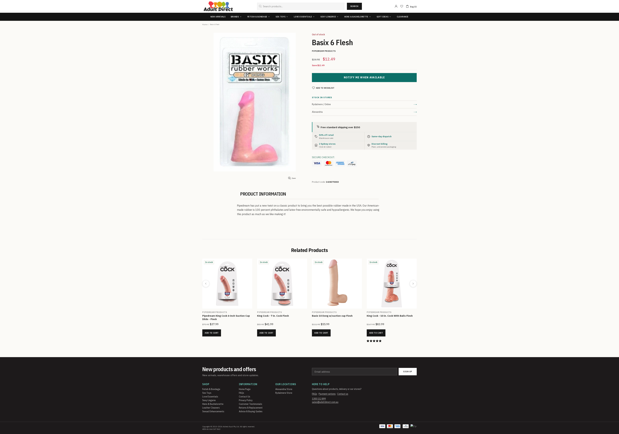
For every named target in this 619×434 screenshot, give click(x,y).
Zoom (294, 178)
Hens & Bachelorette (212, 404)
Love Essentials (210, 396)
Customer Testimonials (250, 404)
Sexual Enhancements (213, 411)
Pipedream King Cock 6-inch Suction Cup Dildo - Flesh (335, 317)
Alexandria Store (283, 389)
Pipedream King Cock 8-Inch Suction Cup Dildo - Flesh (281, 317)
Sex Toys (206, 392)
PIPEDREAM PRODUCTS (214, 312)
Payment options (327, 393)
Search (354, 6)
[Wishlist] (401, 6)
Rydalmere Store (283, 392)
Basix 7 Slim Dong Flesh (216, 315)
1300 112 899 (319, 398)
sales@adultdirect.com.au (325, 402)
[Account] (396, 6)
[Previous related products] (205, 283)
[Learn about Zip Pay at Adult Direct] (413, 427)
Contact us (342, 393)
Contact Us (244, 396)
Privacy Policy (246, 400)
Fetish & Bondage (211, 389)
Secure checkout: (323, 157)
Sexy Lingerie (209, 400)
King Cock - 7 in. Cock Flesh (382, 315)
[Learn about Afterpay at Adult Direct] (352, 163)
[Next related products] (413, 283)
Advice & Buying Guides (250, 411)
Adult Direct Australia (218, 6)
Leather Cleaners (211, 407)
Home (204, 24)
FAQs (241, 392)
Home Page (245, 389)
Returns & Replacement (251, 407)
